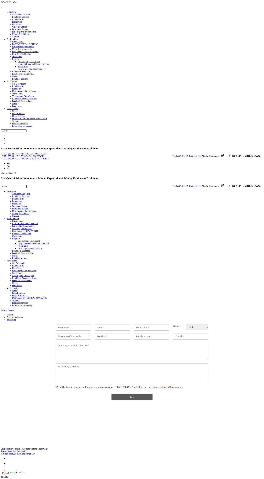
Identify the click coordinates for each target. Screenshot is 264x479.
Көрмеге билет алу (26, 454)
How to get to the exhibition (24, 32)
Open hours (17, 56)
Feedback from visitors (22, 101)
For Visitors (12, 81)
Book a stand (18, 41)
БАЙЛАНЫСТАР (40, 159)
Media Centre (12, 108)
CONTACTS (38, 156)
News (14, 76)
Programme (17, 22)
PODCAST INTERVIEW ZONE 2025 (29, 118)
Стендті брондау (8, 454)
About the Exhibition (21, 14)
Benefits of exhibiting (21, 54)
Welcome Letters (19, 27)
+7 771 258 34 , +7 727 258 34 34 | (17, 156)
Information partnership (22, 126)
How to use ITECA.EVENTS (25, 51)
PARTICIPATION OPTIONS (25, 44)
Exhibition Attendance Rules (24, 98)
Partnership (11, 319)
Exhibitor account (20, 79)
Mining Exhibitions (20, 34)
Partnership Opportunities (23, 46)
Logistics (16, 59)
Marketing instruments (21, 49)
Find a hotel (23, 66)
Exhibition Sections (20, 17)
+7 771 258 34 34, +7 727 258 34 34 (17, 154)
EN (8, 168)
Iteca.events (17, 106)
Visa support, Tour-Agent (29, 61)
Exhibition (11, 12)
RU (8, 163)
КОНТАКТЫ (41, 154)
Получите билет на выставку (34, 449)
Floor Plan (16, 24)
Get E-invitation (19, 84)
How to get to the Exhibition (30, 69)
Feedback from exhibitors (23, 74)
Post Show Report (20, 29)
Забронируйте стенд (10, 449)
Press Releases (18, 113)
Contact (15, 37)
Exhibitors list (18, 19)
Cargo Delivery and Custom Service (33, 64)
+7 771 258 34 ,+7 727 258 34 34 (16, 159)
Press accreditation (20, 123)
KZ (8, 166)
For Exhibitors (13, 39)
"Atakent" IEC (178, 156)
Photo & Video (18, 116)
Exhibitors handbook (21, 71)
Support (15, 121)
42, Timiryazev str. (193, 156)
